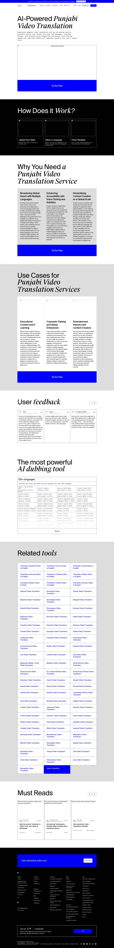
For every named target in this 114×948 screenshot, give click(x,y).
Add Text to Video (86, 907)
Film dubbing (69, 899)
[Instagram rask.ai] (90, 944)
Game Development (55, 905)
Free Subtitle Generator (72, 906)
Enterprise (36, 898)
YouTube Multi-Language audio (56, 891)
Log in (79, 5)
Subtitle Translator (87, 912)
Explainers (52, 898)
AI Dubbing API (37, 891)
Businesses (69, 890)
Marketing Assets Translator (70, 917)
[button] (42, 5)
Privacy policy (57, 943)
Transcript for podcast (88, 895)
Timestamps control (22, 885)
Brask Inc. (23, 942)
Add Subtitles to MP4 (87, 902)
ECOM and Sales (70, 897)
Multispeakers (21, 892)
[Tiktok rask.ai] (93, 944)
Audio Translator (86, 893)
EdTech (68, 879)
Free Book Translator (71, 920)
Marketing (52, 886)
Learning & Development (56, 879)
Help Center (37, 893)
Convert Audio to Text (87, 900)
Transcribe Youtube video (88, 879)
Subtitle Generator (87, 909)
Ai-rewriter (20, 894)
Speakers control (21, 890)
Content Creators (70, 883)
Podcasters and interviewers (70, 886)
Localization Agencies (55, 881)
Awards (35, 881)
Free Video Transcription (72, 914)
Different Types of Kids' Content (56, 901)
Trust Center (20, 910)
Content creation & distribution (55, 895)
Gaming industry (70, 894)
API (18, 897)
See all (84, 916)
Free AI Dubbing (70, 909)
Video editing (53, 883)
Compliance (37, 883)
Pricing (61, 5)
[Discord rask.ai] (87, 944)
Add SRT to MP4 (86, 905)
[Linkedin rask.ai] (84, 944)
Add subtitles (85, 890)
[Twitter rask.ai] (81, 944)
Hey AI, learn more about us (47, 943)
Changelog (36, 903)
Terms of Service (65, 943)
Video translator (86, 881)
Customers (36, 879)
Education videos (54, 888)
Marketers (68, 881)
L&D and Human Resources (73, 892)
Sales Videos (53, 907)
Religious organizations (56, 909)
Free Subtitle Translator (72, 911)
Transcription (85, 886)
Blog (35, 895)
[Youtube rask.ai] (96, 944)
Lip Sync (84, 914)
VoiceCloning (20, 887)
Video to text (85, 888)
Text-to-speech (86, 898)
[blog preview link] (30, 820)
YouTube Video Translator (88, 883)
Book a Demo (37, 900)
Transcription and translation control (22, 882)
